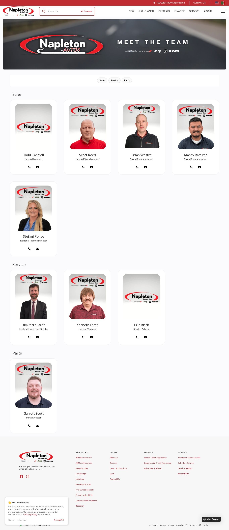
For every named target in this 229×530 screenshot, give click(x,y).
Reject (11, 520)
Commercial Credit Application (157, 463)
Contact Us (199, 3)
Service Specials (185, 468)
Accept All (59, 520)
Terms (163, 525)
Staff (112, 473)
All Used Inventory (84, 463)
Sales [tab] (102, 80)
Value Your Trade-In (152, 468)
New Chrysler (82, 468)
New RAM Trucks (83, 484)
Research (80, 506)
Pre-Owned (146, 11)
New (132, 11)
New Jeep (80, 479)
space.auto (44, 525)
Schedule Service (186, 463)
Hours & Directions (118, 468)
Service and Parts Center (189, 457)
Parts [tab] (127, 80)
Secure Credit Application (155, 457)
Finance (180, 11)
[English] (217, 3)
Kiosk (171, 525)
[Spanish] (223, 3)
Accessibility (197, 525)
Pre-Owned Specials (85, 489)
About (208, 11)
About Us (114, 457)
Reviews (113, 463)
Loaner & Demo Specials (86, 500)
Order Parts (183, 473)
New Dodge (81, 473)
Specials (164, 11)
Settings (22, 520)
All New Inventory (84, 457)
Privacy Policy (30, 514)
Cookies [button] (180, 525)
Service (194, 11)
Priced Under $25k (84, 495)
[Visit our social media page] (21, 476)
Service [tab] (114, 80)
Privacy (153, 525)
